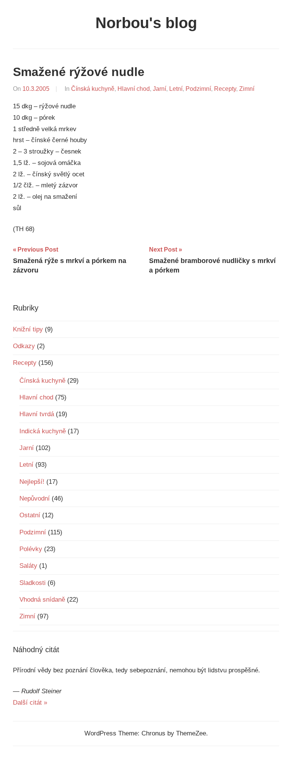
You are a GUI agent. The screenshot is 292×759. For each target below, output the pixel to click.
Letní (175, 89)
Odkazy (24, 346)
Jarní (159, 89)
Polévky (30, 549)
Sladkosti (32, 582)
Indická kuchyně (42, 431)
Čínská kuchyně (92, 89)
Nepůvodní (34, 498)
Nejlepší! (31, 481)
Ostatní (29, 515)
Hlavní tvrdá (36, 414)
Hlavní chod (133, 89)
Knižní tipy (28, 329)
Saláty (28, 565)
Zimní (246, 89)
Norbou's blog (146, 22)
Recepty (225, 89)
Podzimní (198, 89)
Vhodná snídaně (42, 599)
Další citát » (30, 702)
